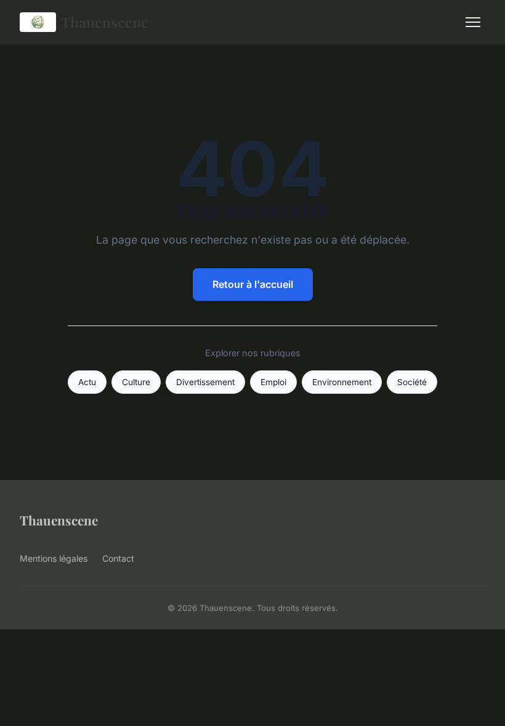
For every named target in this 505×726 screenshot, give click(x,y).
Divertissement (205, 382)
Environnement (341, 382)
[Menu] (473, 22)
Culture (136, 382)
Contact (118, 558)
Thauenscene (104, 21)
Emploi (273, 382)
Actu (87, 382)
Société (412, 382)
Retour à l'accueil (252, 284)
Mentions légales (53, 558)
